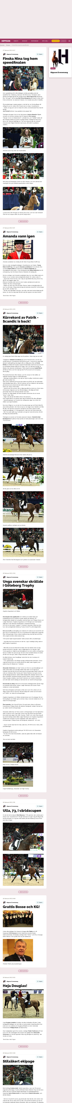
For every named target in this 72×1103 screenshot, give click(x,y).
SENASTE (16, 40)
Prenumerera (55, 40)
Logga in (63, 40)
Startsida (2, 45)
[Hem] (6, 41)
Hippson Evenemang (12, 54)
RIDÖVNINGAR (34, 40)
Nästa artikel (23, 221)
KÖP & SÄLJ (45, 40)
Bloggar (8, 45)
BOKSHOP (24, 40)
